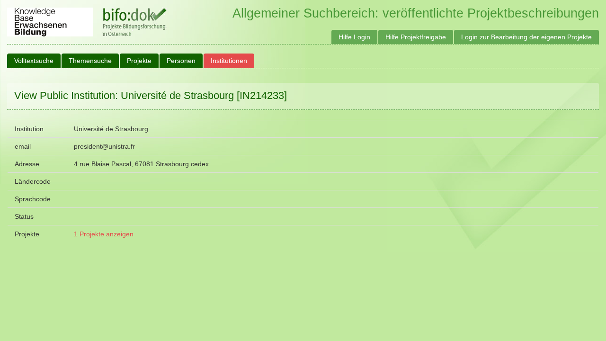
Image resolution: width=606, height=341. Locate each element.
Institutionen (229, 60)
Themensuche (90, 60)
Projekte (139, 60)
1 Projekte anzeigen (104, 234)
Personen (181, 60)
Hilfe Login (354, 37)
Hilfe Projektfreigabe (415, 37)
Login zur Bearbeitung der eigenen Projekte (526, 37)
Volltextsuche (33, 60)
